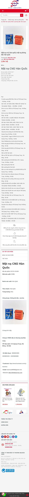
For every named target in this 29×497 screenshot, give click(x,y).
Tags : (2, 96)
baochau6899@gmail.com (14, 369)
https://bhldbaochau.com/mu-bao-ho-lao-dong (12, 141)
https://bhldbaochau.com (15, 372)
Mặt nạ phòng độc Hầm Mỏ (8, 164)
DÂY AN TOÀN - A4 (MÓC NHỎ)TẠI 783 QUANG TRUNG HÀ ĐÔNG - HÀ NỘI (13, 119)
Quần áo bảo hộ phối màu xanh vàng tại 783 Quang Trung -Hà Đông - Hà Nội (14, 191)
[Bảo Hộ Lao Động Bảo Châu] (14, 4)
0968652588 (8, 447)
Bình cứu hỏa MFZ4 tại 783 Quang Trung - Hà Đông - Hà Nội (14, 109)
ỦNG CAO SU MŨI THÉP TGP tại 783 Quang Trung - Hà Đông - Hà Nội (14, 215)
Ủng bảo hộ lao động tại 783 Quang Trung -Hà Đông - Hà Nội (14, 205)
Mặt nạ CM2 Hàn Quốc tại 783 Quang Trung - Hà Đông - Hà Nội (13, 156)
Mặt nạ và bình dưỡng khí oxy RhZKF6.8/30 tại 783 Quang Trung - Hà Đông (14, 170)
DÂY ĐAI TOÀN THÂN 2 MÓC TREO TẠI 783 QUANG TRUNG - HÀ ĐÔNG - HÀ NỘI (12, 128)
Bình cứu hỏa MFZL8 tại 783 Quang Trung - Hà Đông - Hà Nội (13, 114)
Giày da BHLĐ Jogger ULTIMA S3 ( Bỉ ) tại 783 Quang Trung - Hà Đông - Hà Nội (13, 137)
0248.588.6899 (5, 463)
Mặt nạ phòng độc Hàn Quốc (8, 167)
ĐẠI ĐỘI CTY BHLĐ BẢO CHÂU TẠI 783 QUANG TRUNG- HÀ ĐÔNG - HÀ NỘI (13, 219)
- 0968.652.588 (13, 463)
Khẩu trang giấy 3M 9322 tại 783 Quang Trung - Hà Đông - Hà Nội (13, 149)
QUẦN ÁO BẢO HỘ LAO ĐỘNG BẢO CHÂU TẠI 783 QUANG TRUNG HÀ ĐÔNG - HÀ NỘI (13, 184)
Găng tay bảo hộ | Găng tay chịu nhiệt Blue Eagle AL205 (20, 400)
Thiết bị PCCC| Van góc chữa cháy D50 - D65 (7, 400)
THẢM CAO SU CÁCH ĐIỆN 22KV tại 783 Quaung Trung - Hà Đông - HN (13, 201)
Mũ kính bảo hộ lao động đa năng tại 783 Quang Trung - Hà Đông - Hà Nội (13, 175)
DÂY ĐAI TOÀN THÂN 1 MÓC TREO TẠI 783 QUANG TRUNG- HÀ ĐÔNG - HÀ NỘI (12, 123)
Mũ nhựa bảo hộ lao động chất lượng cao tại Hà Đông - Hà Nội (13, 180)
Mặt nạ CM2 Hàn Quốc (7, 153)
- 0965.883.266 (21, 463)
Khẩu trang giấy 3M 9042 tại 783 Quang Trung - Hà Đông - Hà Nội (13, 144)
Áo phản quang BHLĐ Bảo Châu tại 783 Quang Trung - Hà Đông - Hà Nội (14, 100)
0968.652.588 (9, 443)
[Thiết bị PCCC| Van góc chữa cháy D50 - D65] (7, 392)
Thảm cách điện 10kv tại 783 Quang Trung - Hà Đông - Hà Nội (13, 196)
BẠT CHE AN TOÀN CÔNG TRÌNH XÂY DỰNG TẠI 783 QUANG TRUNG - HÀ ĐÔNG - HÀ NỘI (14, 105)
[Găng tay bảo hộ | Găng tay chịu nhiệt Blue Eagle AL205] (21, 392)
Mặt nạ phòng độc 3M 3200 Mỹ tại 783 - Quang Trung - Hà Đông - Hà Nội (13, 161)
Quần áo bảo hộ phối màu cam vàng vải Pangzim (13, 188)
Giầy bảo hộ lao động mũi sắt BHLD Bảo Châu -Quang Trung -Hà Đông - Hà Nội (13, 133)
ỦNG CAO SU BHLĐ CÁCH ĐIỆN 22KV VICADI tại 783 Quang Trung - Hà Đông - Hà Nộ (13, 210)
